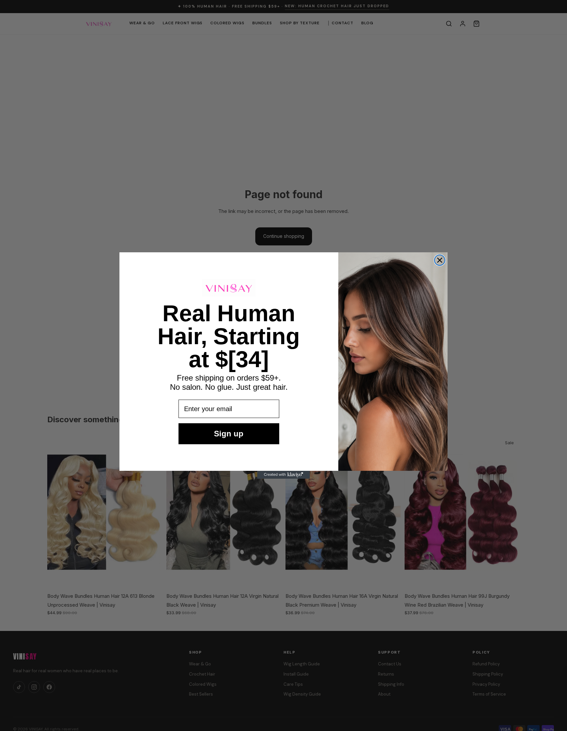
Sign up (228, 433)
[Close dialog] (439, 260)
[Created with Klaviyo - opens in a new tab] (283, 475)
